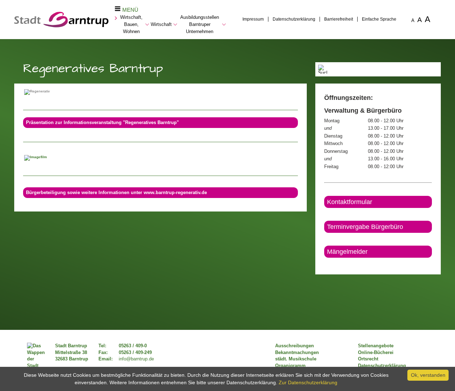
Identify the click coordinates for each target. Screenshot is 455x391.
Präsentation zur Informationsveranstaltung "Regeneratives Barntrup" (102, 122)
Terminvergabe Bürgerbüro (365, 227)
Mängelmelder (347, 251)
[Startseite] (61, 25)
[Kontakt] (324, 264)
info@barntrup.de (136, 359)
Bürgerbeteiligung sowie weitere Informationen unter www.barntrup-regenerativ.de (116, 192)
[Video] (160, 156)
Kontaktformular (349, 202)
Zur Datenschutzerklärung (308, 382)
